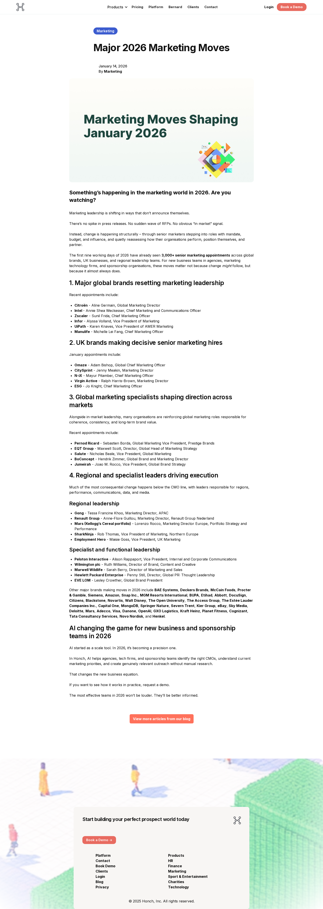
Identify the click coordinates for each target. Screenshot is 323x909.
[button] (116, 7)
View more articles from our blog (161, 719)
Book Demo (105, 866)
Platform (156, 7)
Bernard (175, 7)
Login (269, 7)
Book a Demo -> (99, 840)
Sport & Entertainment (188, 876)
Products (176, 855)
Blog (99, 882)
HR (170, 860)
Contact (211, 7)
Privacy (102, 887)
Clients (193, 7)
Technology (178, 887)
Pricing (137, 7)
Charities (176, 882)
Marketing (113, 71)
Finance (175, 866)
